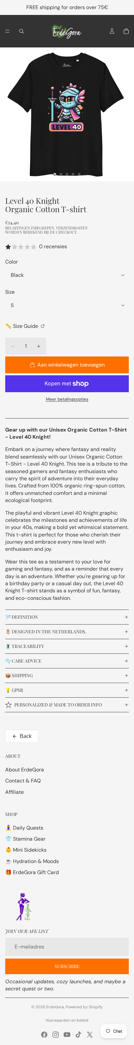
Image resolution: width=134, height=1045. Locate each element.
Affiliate (14, 792)
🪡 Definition (21, 617)
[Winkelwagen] (126, 31)
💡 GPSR (14, 690)
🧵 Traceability (24, 646)
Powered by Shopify (84, 1007)
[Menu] (7, 31)
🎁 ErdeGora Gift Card (32, 872)
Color (11, 261)
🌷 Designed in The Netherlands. (46, 631)
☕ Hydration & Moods (32, 861)
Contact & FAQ (23, 780)
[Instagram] (56, 1035)
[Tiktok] (78, 1035)
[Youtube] (67, 1035)
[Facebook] (44, 1035)
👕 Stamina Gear (25, 838)
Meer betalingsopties (67, 399)
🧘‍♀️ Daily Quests (24, 827)
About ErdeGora (24, 769)
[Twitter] (90, 1035)
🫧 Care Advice (23, 661)
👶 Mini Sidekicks (26, 849)
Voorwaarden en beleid (67, 1020)
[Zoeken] (21, 31)
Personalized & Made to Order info (58, 705)
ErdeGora (55, 1007)
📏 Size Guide (22, 326)
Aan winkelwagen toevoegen (71, 364)
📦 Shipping (19, 675)
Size (10, 292)
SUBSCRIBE (67, 966)
